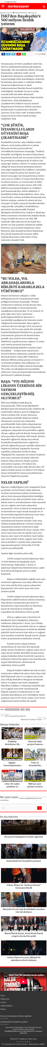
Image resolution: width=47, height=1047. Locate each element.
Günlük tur (23, 1039)
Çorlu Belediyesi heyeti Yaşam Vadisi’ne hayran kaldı (27, 1028)
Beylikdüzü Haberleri (12, 1031)
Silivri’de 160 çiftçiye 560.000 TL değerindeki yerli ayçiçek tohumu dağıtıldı (31, 719)
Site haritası (9, 1027)
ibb (23, 709)
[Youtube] (25, 1041)
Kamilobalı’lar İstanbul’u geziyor (14, 1022)
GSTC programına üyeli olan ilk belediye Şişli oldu (15, 715)
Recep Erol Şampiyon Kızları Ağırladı (15, 1016)
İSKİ (28, 709)
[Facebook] (19, 1041)
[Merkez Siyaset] (17, 6)
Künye (2, 996)
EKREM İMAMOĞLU (21, 13)
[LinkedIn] (23, 1041)
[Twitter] (21, 1041)
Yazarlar (3, 1002)
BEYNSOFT (14, 1039)
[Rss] (17, 1041)
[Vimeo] (30, 1041)
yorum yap (33, 13)
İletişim (3, 1009)
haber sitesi (32, 1039)
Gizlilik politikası (6, 1006)
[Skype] (27, 1041)
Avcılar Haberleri (28, 1031)
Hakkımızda (4, 999)
